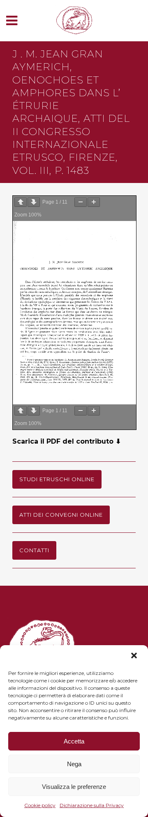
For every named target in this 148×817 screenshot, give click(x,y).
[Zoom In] (94, 202)
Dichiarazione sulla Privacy (92, 805)
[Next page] (34, 202)
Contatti (34, 550)
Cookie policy (40, 805)
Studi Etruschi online (57, 479)
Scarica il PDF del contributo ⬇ (66, 441)
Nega (74, 763)
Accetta (74, 741)
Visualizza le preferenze (74, 786)
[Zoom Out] (80, 202)
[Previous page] (20, 202)
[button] (135, 656)
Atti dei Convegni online (61, 514)
